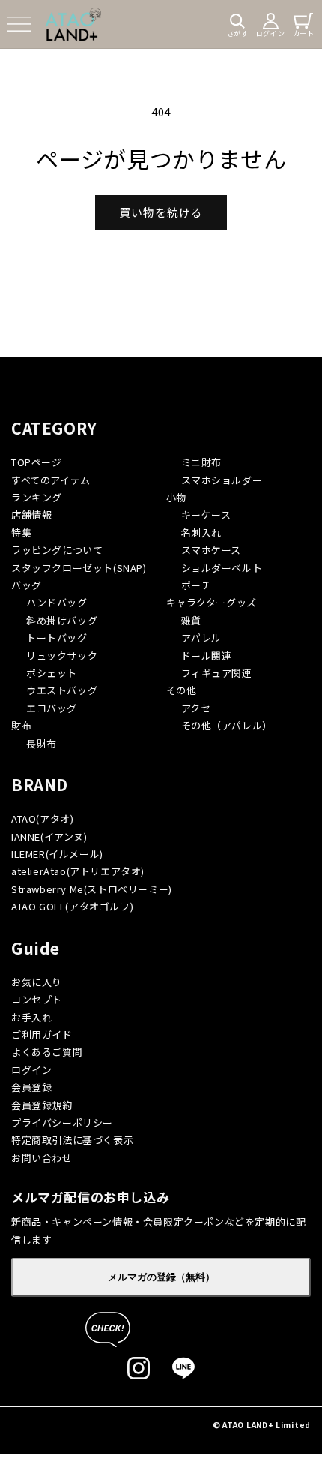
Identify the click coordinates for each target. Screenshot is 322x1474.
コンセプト (36, 999)
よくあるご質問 (46, 1052)
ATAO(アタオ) (42, 818)
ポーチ (196, 585)
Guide (35, 948)
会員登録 (31, 1087)
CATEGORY (54, 428)
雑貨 (191, 620)
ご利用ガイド (42, 1034)
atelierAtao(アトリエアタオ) (78, 871)
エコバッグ (51, 708)
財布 (21, 725)
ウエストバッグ (61, 690)
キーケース (206, 514)
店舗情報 (31, 514)
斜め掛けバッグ (61, 620)
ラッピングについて (57, 550)
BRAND (39, 784)
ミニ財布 (201, 462)
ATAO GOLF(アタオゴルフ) (72, 906)
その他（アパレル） (227, 725)
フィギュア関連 (216, 673)
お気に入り (36, 982)
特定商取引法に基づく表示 (72, 1140)
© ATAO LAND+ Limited (262, 1424)
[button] (18, 24)
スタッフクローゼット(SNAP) (79, 568)
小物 (176, 497)
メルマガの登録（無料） (161, 1277)
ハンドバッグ (57, 602)
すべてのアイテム (51, 480)
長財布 (41, 743)
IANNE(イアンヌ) (49, 836)
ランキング (36, 497)
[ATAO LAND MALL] (73, 24)
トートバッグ (57, 637)
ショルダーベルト (222, 568)
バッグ (26, 585)
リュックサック (61, 655)
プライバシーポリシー (62, 1122)
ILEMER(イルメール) (57, 854)
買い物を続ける (161, 212)
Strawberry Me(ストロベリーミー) (91, 889)
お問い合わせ (42, 1158)
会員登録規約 (42, 1105)
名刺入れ (201, 532)
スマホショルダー (222, 480)
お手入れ (31, 1017)
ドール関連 (206, 655)
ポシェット (51, 673)
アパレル (201, 637)
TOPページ (36, 462)
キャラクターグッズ (211, 602)
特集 (21, 532)
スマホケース (211, 550)
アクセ (196, 708)
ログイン (31, 1070)
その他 (181, 690)
